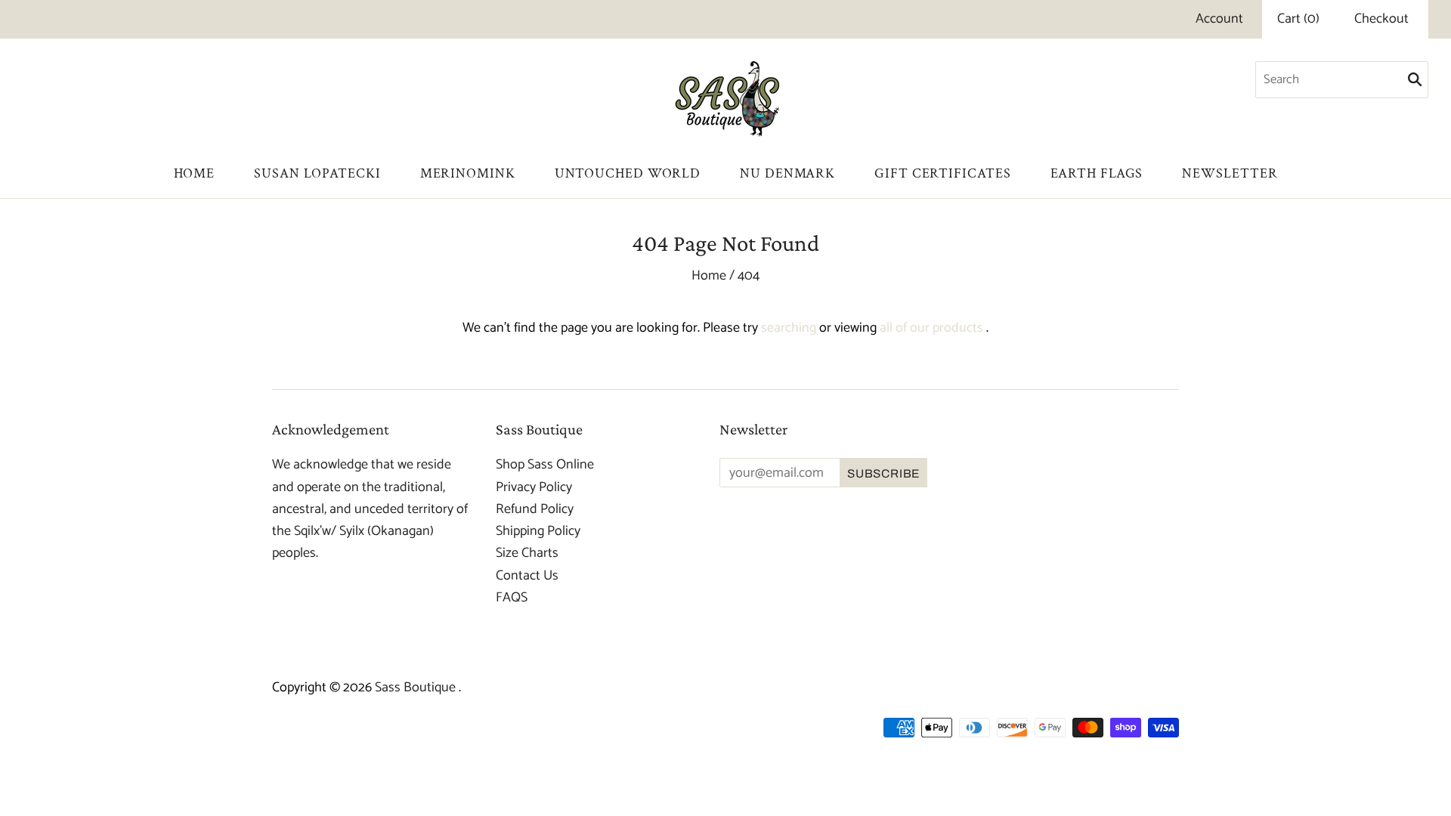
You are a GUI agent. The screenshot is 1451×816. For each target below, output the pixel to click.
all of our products (931, 328)
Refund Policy (535, 509)
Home (194, 173)
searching (788, 328)
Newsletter (1229, 173)
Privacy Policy (534, 487)
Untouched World (628, 173)
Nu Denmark (787, 173)
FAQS (511, 597)
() (1298, 19)
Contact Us (527, 575)
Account (1219, 19)
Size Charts (527, 553)
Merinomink (467, 173)
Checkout (1381, 19)
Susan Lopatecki (317, 173)
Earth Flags (1096, 173)
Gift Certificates (942, 173)
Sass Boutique (417, 687)
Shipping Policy (538, 531)
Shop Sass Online (545, 464)
